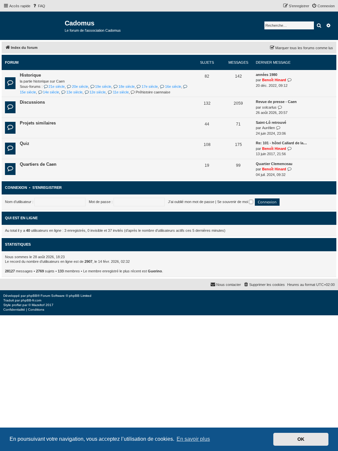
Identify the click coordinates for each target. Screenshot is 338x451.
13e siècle (74, 92)
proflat (16, 305)
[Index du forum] (33, 25)
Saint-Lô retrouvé (271, 122)
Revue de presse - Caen (276, 102)
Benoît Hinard (274, 80)
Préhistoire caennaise (153, 92)
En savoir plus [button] (193, 439)
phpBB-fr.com (31, 300)
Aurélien (268, 128)
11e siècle (120, 92)
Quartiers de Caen (38, 164)
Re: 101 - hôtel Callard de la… (281, 143)
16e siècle (173, 86)
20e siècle (80, 86)
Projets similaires (38, 123)
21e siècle (57, 86)
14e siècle (51, 92)
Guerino (155, 271)
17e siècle (150, 86)
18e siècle (126, 86)
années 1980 (266, 75)
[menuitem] (38, 6)
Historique (30, 75)
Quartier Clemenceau (274, 164)
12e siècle (97, 92)
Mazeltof (38, 305)
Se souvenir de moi (233, 202)
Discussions (32, 102)
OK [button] (300, 439)
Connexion (16, 188)
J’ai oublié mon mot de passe (191, 202)
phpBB (32, 295)
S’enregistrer (47, 188)
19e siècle (103, 86)
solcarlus (269, 107)
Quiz (24, 143)
